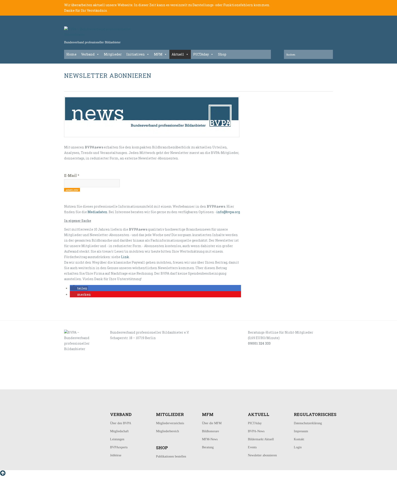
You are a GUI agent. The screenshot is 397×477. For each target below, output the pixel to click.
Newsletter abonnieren (262, 455)
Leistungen (117, 439)
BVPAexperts (119, 447)
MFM (158, 54)
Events (252, 447)
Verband (88, 54)
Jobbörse (115, 455)
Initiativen (135, 54)
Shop (222, 54)
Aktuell (178, 54)
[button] (79, 288)
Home (71, 54)
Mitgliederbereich (167, 431)
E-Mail (71, 175)
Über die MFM (211, 423)
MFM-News (210, 439)
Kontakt (299, 439)
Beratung (208, 447)
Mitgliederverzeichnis (170, 423)
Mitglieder (113, 54)
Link (125, 257)
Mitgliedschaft (119, 431)
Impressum (301, 431)
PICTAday (201, 54)
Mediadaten (97, 212)
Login (298, 447)
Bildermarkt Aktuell (261, 439)
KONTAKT (95, 384)
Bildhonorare (210, 431)
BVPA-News (256, 431)
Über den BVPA (120, 423)
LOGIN (79, 384)
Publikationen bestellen (171, 456)
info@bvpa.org (228, 212)
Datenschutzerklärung (308, 423)
